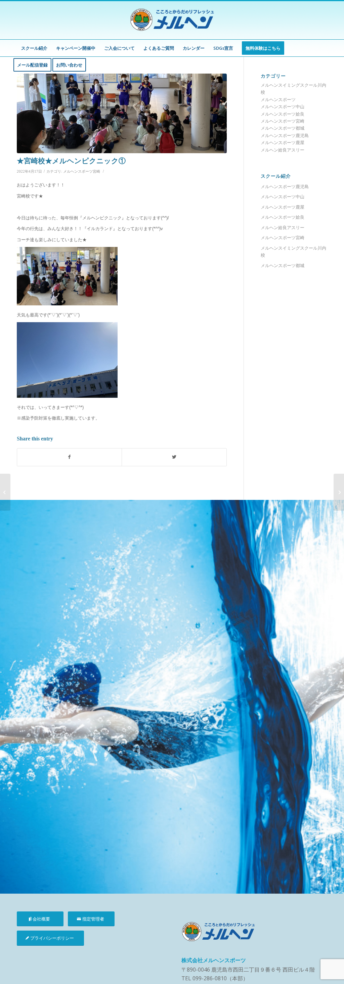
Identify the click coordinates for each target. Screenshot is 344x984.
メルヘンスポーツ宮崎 (81, 171)
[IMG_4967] (122, 113)
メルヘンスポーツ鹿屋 (282, 142)
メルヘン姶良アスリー (282, 150)
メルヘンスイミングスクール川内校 (293, 251)
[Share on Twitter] (174, 457)
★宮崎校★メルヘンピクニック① (71, 161)
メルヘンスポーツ (278, 99)
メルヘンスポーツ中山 (282, 106)
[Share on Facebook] (69, 457)
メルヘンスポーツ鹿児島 (285, 135)
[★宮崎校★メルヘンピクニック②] (339, 492)
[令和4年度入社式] (5, 492)
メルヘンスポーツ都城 (282, 128)
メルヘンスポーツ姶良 (282, 114)
